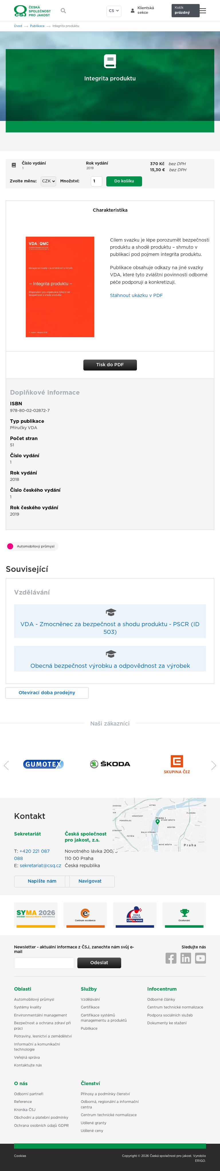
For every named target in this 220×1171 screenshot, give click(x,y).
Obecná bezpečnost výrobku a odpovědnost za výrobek (110, 666)
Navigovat (89, 881)
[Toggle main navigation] (202, 10)
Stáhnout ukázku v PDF (136, 295)
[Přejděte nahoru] (208, 1159)
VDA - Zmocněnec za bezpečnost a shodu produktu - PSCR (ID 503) (110, 628)
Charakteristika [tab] (110, 210)
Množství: (69, 181)
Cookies (20, 1156)
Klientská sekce (146, 10)
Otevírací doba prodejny (47, 692)
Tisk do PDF (110, 364)
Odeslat (99, 962)
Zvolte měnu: (23, 181)
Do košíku (124, 181)
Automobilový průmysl (35, 546)
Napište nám (42, 881)
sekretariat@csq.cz (40, 865)
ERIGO (200, 1161)
